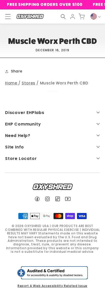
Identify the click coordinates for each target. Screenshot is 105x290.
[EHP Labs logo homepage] (30, 16)
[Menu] (5, 16)
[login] (72, 16)
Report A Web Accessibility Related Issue (52, 286)
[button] (63, 16)
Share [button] (16, 71)
